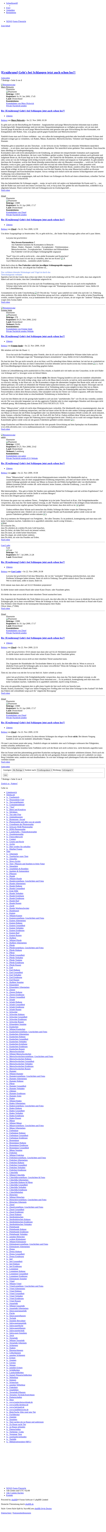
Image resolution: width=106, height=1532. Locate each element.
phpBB (14, 1500)
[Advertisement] (53, 49)
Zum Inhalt (5, 26)
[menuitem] (8, 8)
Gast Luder (5, 545)
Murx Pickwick (7, 87)
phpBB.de (29, 1504)
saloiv (3, 437)
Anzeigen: (7, 770)
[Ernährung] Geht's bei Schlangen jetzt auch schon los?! (38, 72)
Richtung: (57, 770)
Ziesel (3, 196)
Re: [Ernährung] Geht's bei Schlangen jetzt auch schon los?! (33, 110)
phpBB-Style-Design (43, 1508)
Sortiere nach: (31, 770)
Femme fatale (6, 310)
